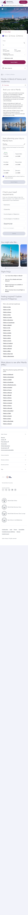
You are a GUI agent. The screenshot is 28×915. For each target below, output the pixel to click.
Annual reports (4, 447)
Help (2, 469)
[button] (14, 85)
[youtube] (12, 490)
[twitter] (6, 490)
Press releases (4, 441)
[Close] (1, 2)
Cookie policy (5, 529)
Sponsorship (4, 443)
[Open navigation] (25, 9)
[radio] (8, 154)
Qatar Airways (4, 434)
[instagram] (15, 490)
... (4, 74)
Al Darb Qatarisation (5, 445)
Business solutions (5, 459)
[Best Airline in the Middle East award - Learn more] (4, 520)
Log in (17, 8)
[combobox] (13, 144)
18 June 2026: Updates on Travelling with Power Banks (14, 5)
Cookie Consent (5, 533)
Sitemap (18, 531)
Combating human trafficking (8, 531)
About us (3, 437)
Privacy (15, 529)
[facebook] (3, 490)
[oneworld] (5, 9)
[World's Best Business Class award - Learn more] (4, 507)
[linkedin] (9, 490)
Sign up (22, 8)
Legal (11, 529)
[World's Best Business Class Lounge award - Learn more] (4, 513)
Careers (2, 439)
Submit (14, 233)
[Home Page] (2, 74)
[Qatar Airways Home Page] (3, 9)
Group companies (5, 455)
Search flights (14, 182)
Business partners (5, 464)
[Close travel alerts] (25, 5)
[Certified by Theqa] (7, 477)
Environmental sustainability (7, 450)
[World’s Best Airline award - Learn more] (4, 500)
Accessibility (21, 529)
